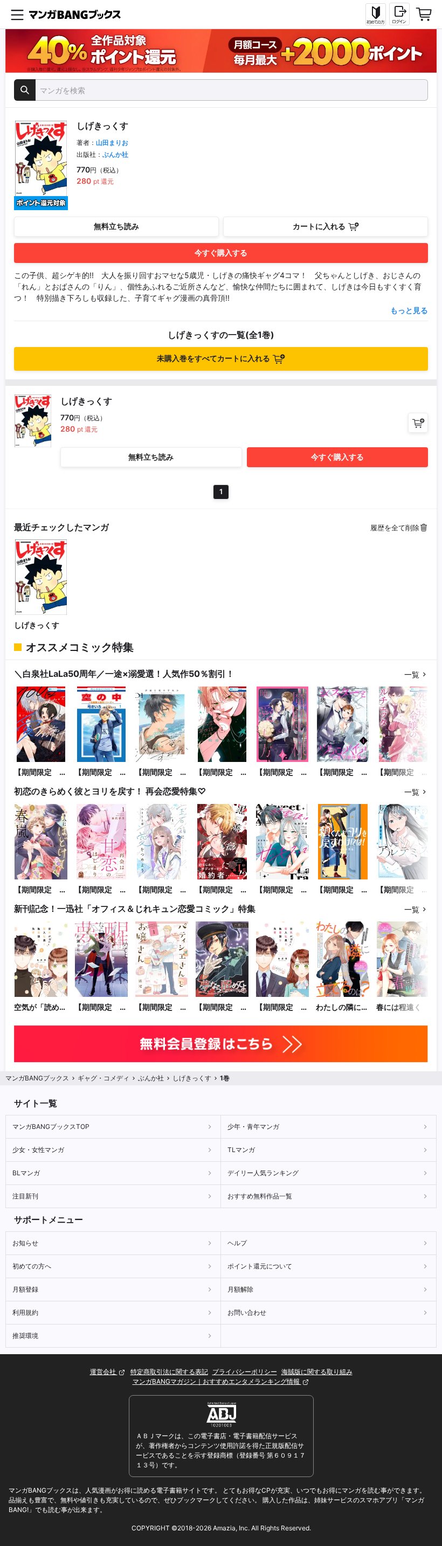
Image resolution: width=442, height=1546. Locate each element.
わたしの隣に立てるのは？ (342, 1007)
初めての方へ (31, 1266)
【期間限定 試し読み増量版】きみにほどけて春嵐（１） (40, 890)
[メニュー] (17, 14)
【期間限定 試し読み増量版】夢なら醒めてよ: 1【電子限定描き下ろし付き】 (100, 1007)
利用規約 (25, 1312)
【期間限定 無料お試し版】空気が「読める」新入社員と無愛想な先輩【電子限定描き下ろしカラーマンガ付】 (281, 1007)
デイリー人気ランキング (263, 1173)
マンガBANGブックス (37, 1078)
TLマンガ (241, 1150)
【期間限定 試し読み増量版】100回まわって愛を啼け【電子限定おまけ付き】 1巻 (40, 772)
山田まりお (112, 142)
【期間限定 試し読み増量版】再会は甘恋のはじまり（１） (100, 890)
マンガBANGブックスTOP (50, 1126)
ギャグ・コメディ (103, 1078)
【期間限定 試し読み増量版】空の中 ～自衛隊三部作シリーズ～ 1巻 (100, 772)
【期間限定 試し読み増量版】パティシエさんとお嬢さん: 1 (161, 1007)
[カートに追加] (418, 423)
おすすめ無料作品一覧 (259, 1196)
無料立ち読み (116, 226)
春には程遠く (399, 1006)
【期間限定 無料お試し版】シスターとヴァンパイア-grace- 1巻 (343, 772)
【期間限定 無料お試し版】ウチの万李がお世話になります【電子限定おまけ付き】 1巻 (221, 772)
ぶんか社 (115, 154)
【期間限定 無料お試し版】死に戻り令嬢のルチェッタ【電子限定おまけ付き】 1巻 (402, 772)
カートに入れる (319, 226)
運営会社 (104, 1372)
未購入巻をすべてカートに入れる (213, 358)
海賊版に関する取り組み (317, 1372)
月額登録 (25, 1289)
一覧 (411, 674)
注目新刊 (25, 1196)
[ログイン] (399, 14)
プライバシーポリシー (244, 1372)
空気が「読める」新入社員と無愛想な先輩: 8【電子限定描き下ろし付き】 (41, 1007)
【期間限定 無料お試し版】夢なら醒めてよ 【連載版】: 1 (221, 1007)
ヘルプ (237, 1243)
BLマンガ (26, 1173)
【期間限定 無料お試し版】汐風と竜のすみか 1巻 (162, 772)
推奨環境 (25, 1336)
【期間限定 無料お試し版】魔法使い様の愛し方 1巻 (281, 772)
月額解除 (240, 1289)
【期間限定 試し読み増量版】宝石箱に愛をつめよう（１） (161, 890)
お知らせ (25, 1243)
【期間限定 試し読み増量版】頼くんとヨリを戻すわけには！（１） (342, 890)
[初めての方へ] (375, 14)
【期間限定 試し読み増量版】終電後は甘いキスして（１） (281, 890)
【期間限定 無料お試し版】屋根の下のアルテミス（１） (402, 890)
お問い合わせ (246, 1312)
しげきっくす (36, 624)
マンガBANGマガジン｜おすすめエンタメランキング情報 (217, 1381)
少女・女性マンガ (38, 1150)
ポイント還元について (259, 1266)
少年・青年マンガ (253, 1126)
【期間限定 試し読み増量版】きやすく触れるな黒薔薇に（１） (221, 890)
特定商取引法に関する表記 (169, 1372)
